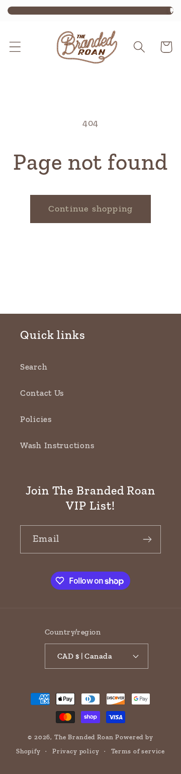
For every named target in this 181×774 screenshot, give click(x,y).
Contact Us (42, 393)
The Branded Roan (83, 737)
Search (33, 367)
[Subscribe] (147, 539)
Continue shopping (90, 208)
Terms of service (138, 751)
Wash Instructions (57, 445)
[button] (15, 47)
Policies (36, 419)
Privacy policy (76, 751)
